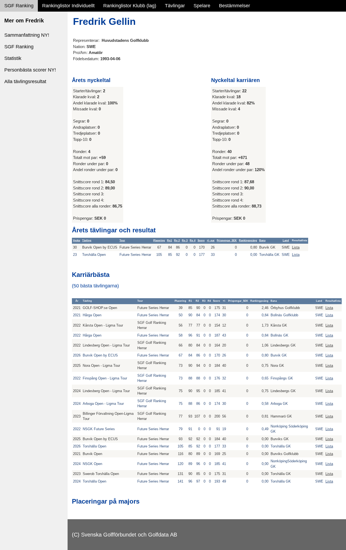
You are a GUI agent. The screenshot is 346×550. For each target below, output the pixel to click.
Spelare (202, 5)
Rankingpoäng (248, 240)
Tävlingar (175, 5)
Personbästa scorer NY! (30, 70)
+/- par (211, 240)
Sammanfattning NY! (26, 35)
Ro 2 (177, 240)
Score (201, 240)
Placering (159, 240)
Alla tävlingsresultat (25, 81)
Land (286, 240)
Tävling (86, 240)
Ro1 (169, 240)
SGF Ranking (19, 5)
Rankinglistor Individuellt (68, 5)
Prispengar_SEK (227, 240)
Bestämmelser (234, 5)
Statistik (12, 58)
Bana (262, 240)
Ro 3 (185, 240)
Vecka (76, 240)
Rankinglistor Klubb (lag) (129, 5)
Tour (122, 240)
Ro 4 (192, 240)
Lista (296, 247)
